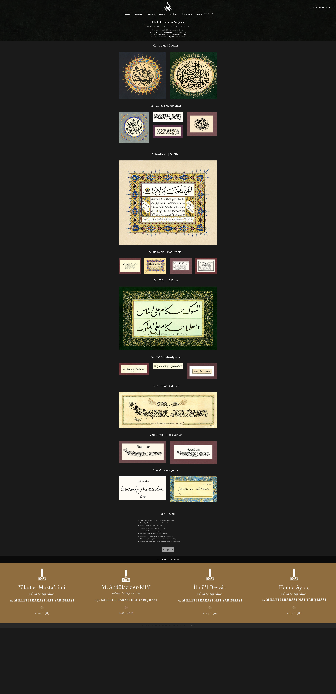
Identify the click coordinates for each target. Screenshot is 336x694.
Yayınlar (162, 14)
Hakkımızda (139, 14)
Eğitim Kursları (186, 14)
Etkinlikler (173, 14)
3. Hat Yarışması (210, 620)
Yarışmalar (151, 14)
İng (205, 14)
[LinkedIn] (320, 7)
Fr (210, 14)
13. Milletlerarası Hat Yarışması (126, 620)
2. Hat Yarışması (42, 620)
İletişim (199, 14)
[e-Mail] (329, 7)
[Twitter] (317, 7)
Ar (208, 14)
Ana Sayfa (127, 14)
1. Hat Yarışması (294, 620)
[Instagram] (326, 7)
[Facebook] (314, 7)
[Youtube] (323, 7)
